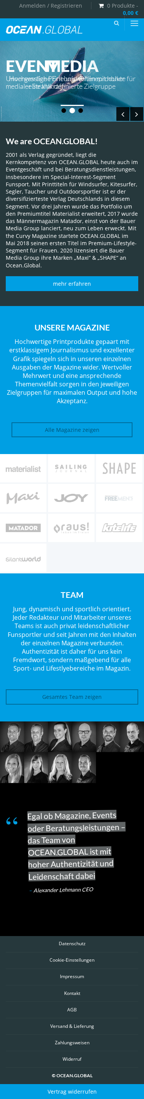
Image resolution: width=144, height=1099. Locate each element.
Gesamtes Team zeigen (72, 696)
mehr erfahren (72, 283)
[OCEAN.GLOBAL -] (44, 30)
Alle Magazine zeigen (72, 429)
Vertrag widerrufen (72, 1091)
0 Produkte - (122, 9)
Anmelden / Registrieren (50, 5)
